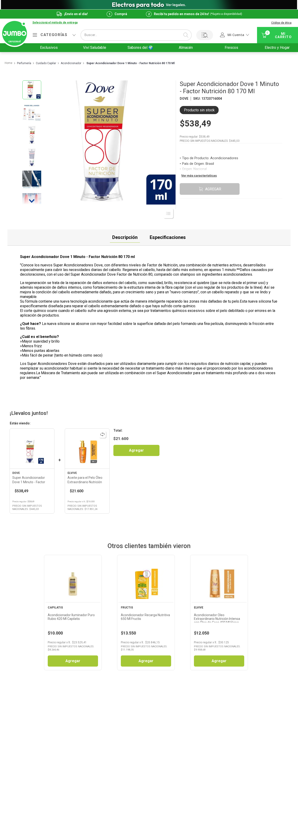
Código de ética (281, 22)
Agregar (136, 450)
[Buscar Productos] (185, 35)
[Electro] (149, 4)
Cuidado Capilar (46, 63)
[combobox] (136, 35)
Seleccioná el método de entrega (55, 22)
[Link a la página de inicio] (8, 63)
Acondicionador (71, 63)
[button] (55, 22)
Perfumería (24, 63)
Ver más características (199, 175)
